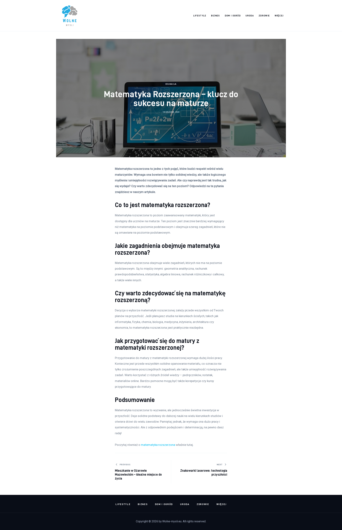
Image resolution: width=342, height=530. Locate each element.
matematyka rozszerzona (158, 445)
